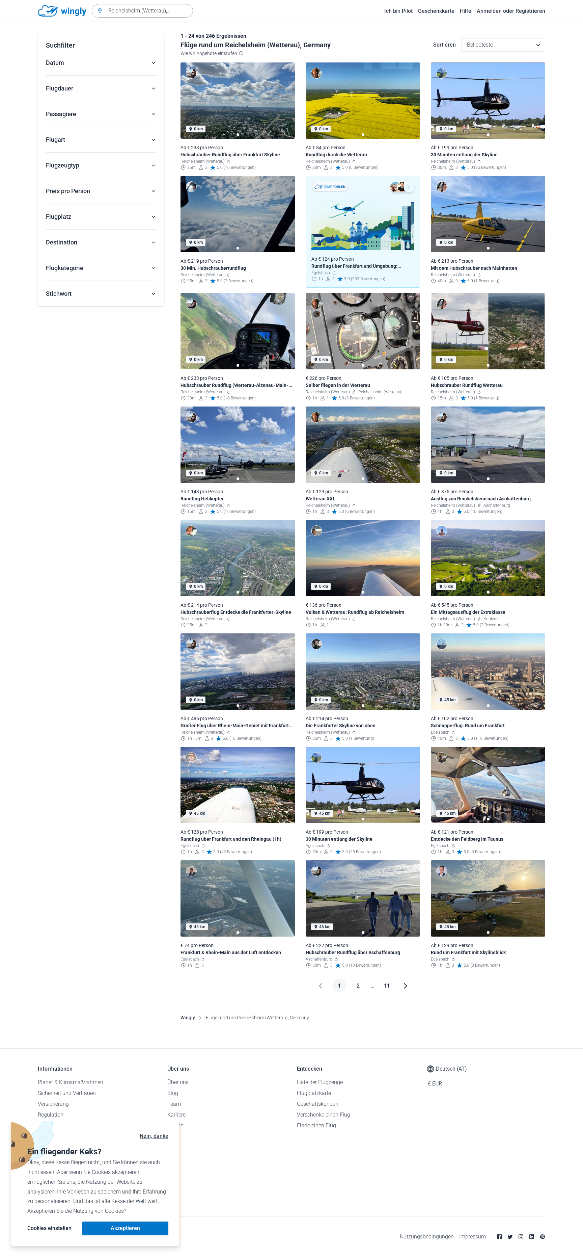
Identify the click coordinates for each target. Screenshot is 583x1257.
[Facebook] (499, 1236)
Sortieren (444, 45)
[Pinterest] (542, 1236)
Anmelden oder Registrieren (511, 11)
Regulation (50, 1114)
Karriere (176, 1114)
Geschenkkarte (436, 11)
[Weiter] (405, 986)
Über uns (178, 1082)
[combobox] (142, 11)
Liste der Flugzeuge (320, 1082)
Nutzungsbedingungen (427, 1236)
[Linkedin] (531, 1236)
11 (387, 986)
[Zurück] (320, 986)
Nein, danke (154, 1136)
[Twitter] (510, 1236)
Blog (172, 1093)
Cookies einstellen (49, 1228)
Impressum (472, 1236)
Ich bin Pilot (398, 11)
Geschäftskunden (317, 1104)
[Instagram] (521, 1236)
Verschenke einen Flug (323, 1114)
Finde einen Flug (316, 1125)
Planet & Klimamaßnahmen (70, 1082)
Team (174, 1104)
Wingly (188, 1017)
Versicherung (53, 1104)
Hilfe (465, 11)
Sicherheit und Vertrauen (67, 1093)
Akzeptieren (125, 1228)
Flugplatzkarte (314, 1093)
